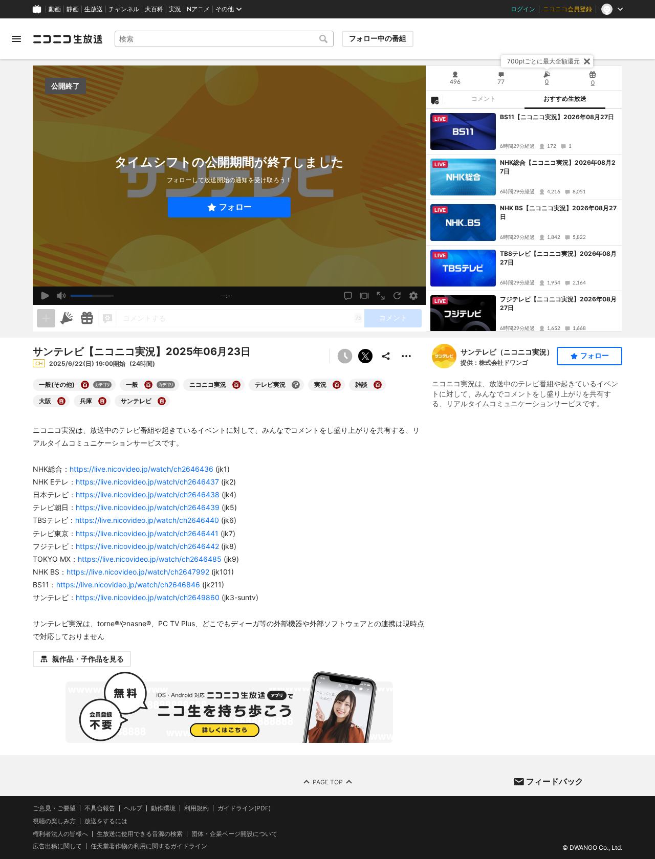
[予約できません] (345, 356)
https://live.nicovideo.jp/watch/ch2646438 (148, 494)
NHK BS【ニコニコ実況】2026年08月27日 (558, 212)
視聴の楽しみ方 (54, 821)
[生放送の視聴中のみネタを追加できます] (46, 318)
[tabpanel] (524, 220)
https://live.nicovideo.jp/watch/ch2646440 (147, 520)
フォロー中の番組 (377, 38)
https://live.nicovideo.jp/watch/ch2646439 (148, 507)
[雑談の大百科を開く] (378, 385)
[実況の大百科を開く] (337, 385)
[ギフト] (87, 318)
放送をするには (105, 821)
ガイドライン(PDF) (244, 808)
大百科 (154, 9)
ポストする (365, 356)
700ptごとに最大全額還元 (543, 61)
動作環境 (163, 808)
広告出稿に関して (57, 846)
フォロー (235, 207)
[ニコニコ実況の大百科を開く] (236, 385)
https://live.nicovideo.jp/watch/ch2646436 (141, 469)
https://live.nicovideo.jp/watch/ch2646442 (147, 546)
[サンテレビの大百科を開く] (162, 401)
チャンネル (123, 9)
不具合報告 (99, 808)
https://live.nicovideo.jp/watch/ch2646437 (147, 481)
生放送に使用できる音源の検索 (140, 834)
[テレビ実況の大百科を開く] (296, 385)
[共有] (386, 356)
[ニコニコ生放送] (67, 38)
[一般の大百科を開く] (148, 385)
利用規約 (196, 808)
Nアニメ (198, 9)
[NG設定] (434, 99)
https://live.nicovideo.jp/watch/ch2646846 (128, 584)
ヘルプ (133, 808)
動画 (55, 9)
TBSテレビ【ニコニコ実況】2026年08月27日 (558, 258)
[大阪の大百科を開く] (61, 401)
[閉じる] (587, 61)
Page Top (328, 782)
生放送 (93, 9)
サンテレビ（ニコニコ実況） (507, 351)
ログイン (523, 9)
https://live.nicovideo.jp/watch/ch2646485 (150, 559)
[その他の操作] (406, 356)
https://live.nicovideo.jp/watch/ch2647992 (138, 571)
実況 (175, 9)
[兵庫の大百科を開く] (102, 401)
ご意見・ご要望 (54, 808)
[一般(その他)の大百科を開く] (85, 385)
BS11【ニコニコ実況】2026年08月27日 (557, 117)
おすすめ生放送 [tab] (564, 98)
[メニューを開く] (16, 39)
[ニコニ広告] (66, 318)
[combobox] (224, 39)
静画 (73, 9)
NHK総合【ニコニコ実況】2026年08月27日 (558, 167)
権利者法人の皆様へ (60, 834)
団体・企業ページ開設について (234, 834)
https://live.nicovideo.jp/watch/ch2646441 (147, 533)
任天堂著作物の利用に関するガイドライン (149, 847)
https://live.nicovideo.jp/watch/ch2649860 (148, 597)
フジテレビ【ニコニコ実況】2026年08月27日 (558, 303)
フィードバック (554, 781)
